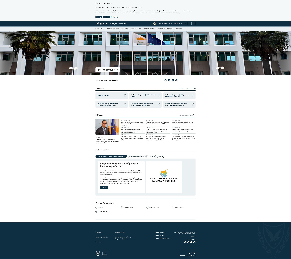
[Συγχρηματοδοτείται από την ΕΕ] (104, 254)
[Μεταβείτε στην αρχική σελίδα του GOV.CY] (101, 24)
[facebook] (165, 80)
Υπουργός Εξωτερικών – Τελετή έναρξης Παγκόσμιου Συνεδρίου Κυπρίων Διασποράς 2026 (132, 138)
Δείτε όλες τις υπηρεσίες (186, 88)
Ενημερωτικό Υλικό (136, 28)
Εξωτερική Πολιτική (128, 207)
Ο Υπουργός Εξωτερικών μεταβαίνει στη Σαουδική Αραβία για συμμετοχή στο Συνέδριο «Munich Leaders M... (107, 141)
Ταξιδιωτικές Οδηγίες (104, 211)
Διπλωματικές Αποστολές (165, 28)
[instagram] (173, 80)
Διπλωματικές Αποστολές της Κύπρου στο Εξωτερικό (123, 238)
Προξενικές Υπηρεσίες (112, 28)
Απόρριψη (106, 17)
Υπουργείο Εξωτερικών (118, 24)
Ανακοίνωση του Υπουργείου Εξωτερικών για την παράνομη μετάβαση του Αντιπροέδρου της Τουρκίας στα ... (183, 138)
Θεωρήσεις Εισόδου (148, 28)
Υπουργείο (99, 28)
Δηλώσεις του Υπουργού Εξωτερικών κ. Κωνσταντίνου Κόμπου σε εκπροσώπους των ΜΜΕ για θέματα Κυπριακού (132, 131)
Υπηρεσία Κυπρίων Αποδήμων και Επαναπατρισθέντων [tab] (111, 156)
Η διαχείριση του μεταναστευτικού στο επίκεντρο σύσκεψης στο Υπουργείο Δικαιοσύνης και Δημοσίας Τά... (156, 138)
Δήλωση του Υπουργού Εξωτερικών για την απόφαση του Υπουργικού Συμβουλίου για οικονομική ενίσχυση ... (156, 131)
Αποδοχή (98, 17)
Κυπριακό (101, 207)
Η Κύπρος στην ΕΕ (179, 207)
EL (185, 23)
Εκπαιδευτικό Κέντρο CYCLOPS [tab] (137, 156)
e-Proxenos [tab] (152, 156)
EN (189, 23)
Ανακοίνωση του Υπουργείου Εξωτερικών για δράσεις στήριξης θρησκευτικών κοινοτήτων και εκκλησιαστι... (133, 124)
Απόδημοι (178, 28)
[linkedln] (176, 80)
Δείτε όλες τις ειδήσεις (186, 115)
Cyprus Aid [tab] (160, 156)
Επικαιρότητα (124, 28)
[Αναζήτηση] (193, 23)
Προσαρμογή (114, 17)
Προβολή (104, 187)
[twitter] (169, 80)
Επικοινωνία (179, 23)
